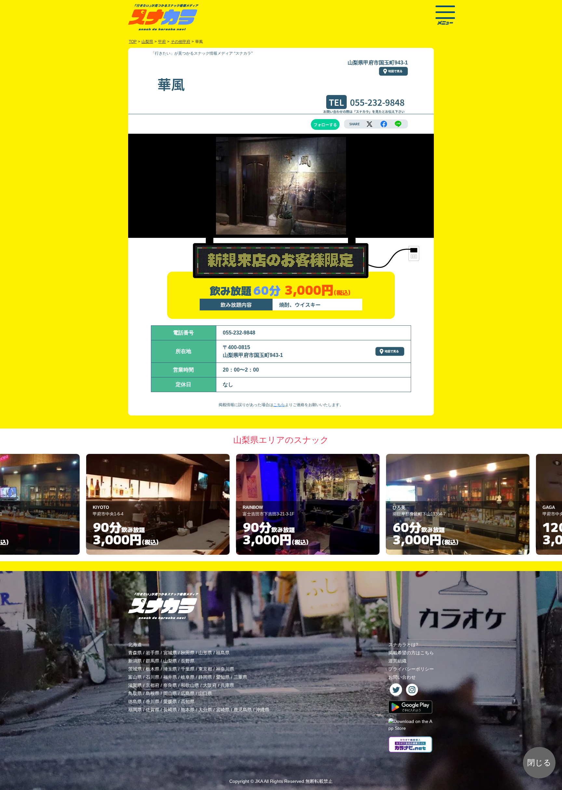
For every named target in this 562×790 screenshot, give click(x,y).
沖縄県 (262, 709)
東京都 (205, 669)
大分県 (205, 709)
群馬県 (152, 660)
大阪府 (210, 685)
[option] (131, 504)
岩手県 (152, 652)
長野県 (187, 660)
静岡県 (205, 677)
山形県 (205, 652)
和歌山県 (190, 685)
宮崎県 (223, 709)
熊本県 (187, 709)
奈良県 (170, 685)
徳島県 (135, 701)
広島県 (187, 693)
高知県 (187, 701)
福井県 (170, 677)
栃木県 (152, 669)
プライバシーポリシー (411, 669)
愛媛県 (170, 701)
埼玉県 (170, 669)
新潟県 (135, 660)
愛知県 (223, 677)
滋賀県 (135, 685)
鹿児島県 (243, 709)
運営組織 (397, 660)
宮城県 (170, 652)
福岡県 (135, 709)
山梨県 (170, 660)
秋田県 (187, 652)
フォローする (325, 124)
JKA (259, 781)
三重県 (240, 677)
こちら (279, 404)
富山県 (135, 677)
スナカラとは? (403, 644)
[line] (398, 124)
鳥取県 (135, 693)
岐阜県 (187, 677)
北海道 (135, 644)
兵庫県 (227, 685)
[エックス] (369, 124)
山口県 (205, 693)
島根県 (152, 693)
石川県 (152, 677)
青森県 (135, 652)
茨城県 (135, 669)
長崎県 (170, 709)
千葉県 (187, 669)
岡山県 (170, 693)
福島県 (223, 652)
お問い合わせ (402, 677)
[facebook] (383, 124)
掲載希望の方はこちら (411, 652)
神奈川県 (225, 669)
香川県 (152, 701)
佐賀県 (152, 709)
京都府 (152, 685)
